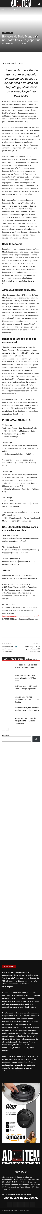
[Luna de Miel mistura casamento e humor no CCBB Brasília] (7, 699)
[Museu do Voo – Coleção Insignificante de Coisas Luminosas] (7, 721)
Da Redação (9, 43)
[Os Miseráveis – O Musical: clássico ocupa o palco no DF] (7, 689)
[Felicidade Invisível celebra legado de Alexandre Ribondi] (7, 667)
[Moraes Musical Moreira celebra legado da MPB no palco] (7, 678)
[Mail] (21, 1204)
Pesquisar (5, 735)
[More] (25, 56)
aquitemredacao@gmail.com (19, 1194)
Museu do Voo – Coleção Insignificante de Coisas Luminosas (25, 720)
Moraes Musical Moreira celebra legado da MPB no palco (25, 678)
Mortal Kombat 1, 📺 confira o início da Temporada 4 (9, 649)
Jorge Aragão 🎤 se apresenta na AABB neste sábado (32, 649)
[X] (15, 56)
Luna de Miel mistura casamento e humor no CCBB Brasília (27, 699)
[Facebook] (9, 56)
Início (2, 10)
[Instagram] (15, 1204)
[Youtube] (32, 1204)
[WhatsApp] (4, 56)
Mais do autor (31, 659)
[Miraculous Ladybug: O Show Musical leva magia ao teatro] (7, 710)
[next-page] (7, 729)
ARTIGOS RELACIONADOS (13, 659)
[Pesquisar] (36, 739)
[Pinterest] (20, 56)
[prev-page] (3, 729)
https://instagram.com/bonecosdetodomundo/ (20, 616)
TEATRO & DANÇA (12, 10)
